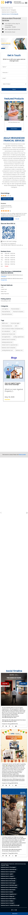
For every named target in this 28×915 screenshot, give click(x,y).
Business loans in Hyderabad (8, 872)
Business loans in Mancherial (8, 889)
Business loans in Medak (7, 892)
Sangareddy (4, 280)
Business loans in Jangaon (7, 876)
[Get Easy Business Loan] (14, 111)
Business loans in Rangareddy (8, 878)
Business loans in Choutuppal (8, 867)
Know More (14, 129)
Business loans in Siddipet (7, 901)
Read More (7, 399)
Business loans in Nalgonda (7, 896)
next (26, 116)
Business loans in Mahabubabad (9, 887)
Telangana (3, 276)
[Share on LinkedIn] (6, 726)
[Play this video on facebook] (14, 811)
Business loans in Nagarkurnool (8, 894)
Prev (2, 116)
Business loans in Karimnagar (8, 883)
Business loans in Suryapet (7, 903)
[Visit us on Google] (14, 910)
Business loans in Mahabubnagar (9, 885)
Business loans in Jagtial (7, 874)
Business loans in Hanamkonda (8, 869)
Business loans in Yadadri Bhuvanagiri (10, 905)
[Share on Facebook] (3, 726)
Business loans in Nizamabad (8, 898)
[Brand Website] (16, 910)
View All (17, 219)
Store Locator (22, 454)
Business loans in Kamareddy (8, 880)
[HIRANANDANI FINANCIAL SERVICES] (12, 2)
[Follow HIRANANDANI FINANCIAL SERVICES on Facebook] (12, 910)
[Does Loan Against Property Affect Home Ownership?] (14, 371)
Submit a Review (7, 199)
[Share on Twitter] (13, 726)
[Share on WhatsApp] (16, 726)
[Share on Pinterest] (9, 726)
